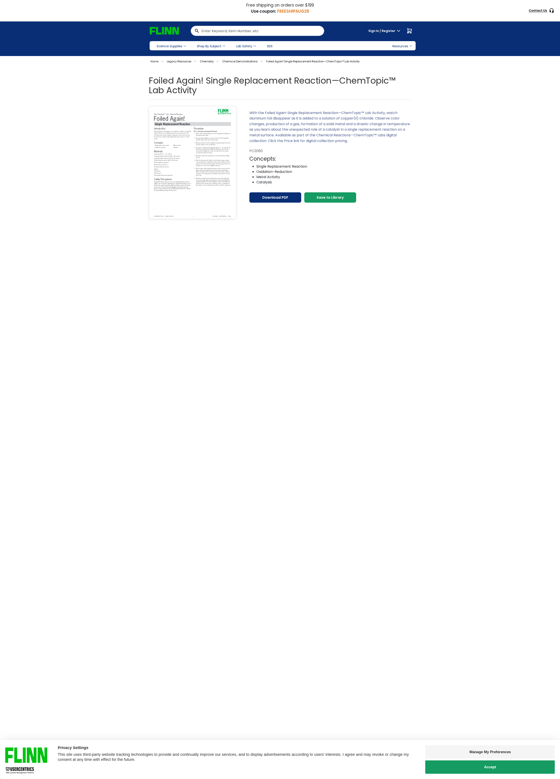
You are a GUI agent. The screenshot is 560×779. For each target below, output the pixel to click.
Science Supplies (169, 46)
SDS (270, 46)
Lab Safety (244, 46)
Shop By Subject (209, 46)
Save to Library (330, 197)
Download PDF (275, 197)
